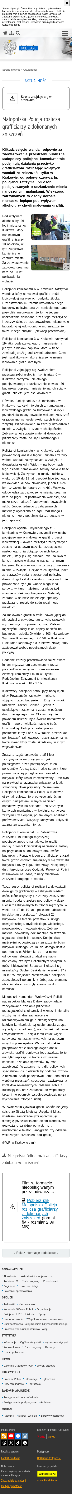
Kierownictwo (27, 1304)
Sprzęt (42, 1314)
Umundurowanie (13, 1319)
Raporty (50, 1347)
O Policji (7, 1297)
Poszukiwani (50, 1281)
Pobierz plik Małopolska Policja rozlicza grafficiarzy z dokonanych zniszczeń (40, 1209)
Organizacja (44, 1309)
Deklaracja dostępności (49, 1458)
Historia (30, 1314)
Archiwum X (10, 1281)
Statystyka (9, 1335)
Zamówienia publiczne (16, 1390)
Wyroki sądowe (46, 1365)
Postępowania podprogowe (19, 1402)
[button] (65, 33)
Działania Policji (12, 1269)
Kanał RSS (4, 1436)
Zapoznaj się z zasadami (13, 1480)
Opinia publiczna (13, 1352)
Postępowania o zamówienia (20, 1397)
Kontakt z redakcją (10, 1458)
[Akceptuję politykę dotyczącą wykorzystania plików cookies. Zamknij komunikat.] (67, 3)
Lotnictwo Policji (28, 1286)
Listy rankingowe (13, 1383)
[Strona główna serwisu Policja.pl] (5, 32)
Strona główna (11, 69)
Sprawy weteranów (52, 1415)
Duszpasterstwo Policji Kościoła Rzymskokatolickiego (35, 1323)
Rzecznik (8, 1415)
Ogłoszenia (48, 1379)
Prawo (6, 1359)
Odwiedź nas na (11, 1436)
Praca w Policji (11, 1372)
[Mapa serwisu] (11, 32)
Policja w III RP (12, 1314)
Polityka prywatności (11, 1486)
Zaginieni (9, 1286)
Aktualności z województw (36, 1276)
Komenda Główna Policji (18, 1309)
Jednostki (9, 1304)
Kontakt (7, 1409)
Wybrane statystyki (56, 1342)
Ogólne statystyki (30, 1342)
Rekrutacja (34, 1383)
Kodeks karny (11, 1347)
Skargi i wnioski (27, 1415)
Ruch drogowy (30, 1281)
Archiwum (46, 1402)
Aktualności (30, 69)
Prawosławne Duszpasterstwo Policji (25, 1328)
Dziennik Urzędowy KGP (18, 1365)
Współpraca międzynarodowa (45, 1319)
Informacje (9, 1342)
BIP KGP (52, 1437)
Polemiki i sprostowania (17, 1290)
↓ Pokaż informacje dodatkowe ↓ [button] (36, 1252)
